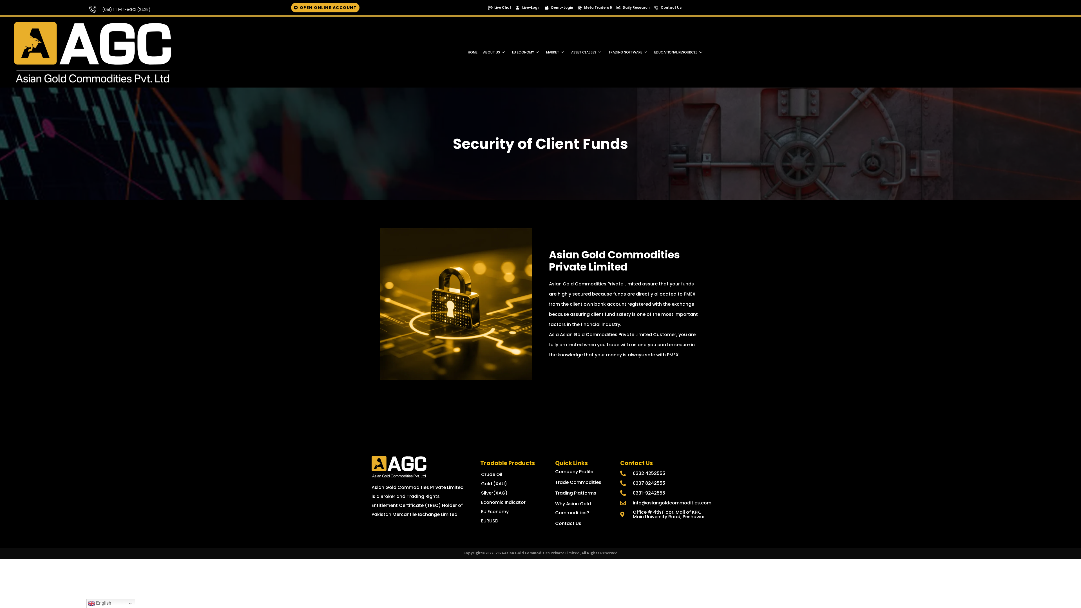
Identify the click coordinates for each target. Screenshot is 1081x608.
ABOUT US (491, 52)
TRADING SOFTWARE (625, 52)
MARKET (552, 52)
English (103, 603)
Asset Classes (583, 52)
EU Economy (523, 52)
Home (472, 52)
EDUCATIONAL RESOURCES (676, 52)
